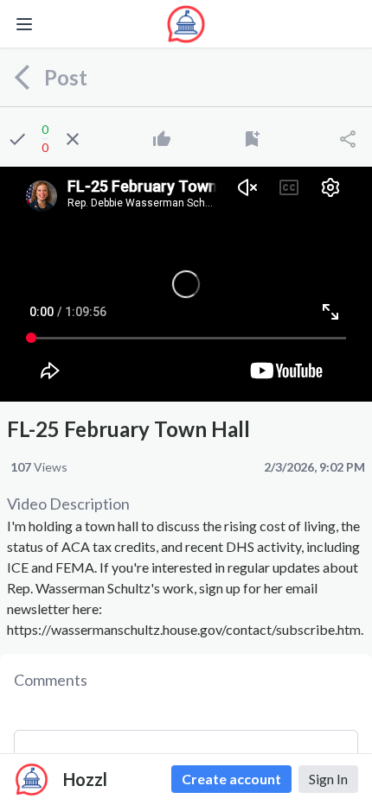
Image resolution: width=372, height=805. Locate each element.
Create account (231, 778)
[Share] (347, 139)
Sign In (328, 778)
